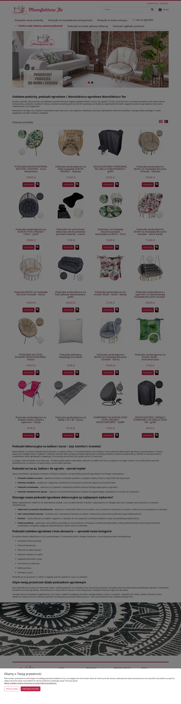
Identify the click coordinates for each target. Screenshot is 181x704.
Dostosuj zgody (12, 689)
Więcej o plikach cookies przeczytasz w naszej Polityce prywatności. (30, 683)
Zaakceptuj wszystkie (30, 689)
